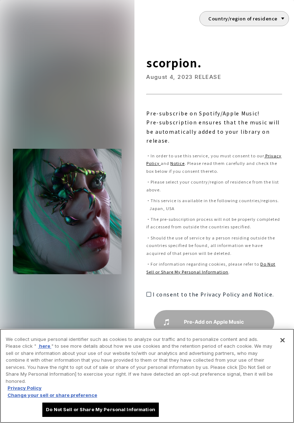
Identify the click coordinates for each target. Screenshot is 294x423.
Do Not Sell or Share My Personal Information (100, 409)
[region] (147, 376)
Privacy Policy (25, 388)
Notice (177, 163)
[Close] (282, 340)
